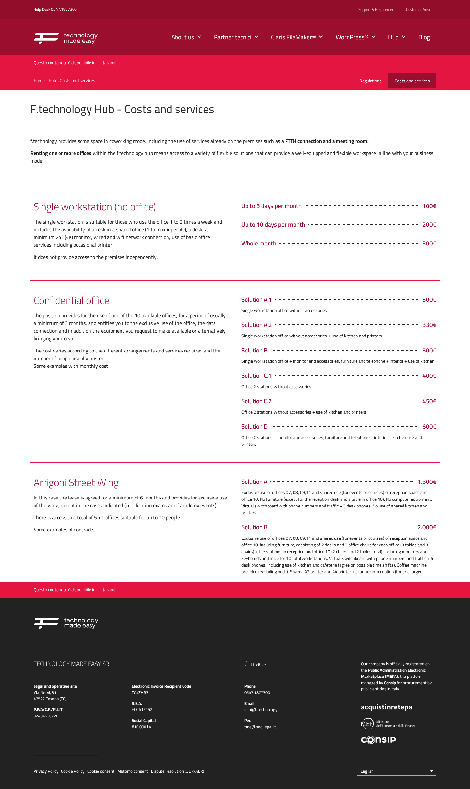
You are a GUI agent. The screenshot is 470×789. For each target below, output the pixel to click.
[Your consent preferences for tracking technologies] (459, 778)
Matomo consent (132, 771)
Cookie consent (100, 771)
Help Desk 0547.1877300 (55, 9)
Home (39, 80)
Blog (424, 37)
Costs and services (412, 81)
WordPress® (352, 37)
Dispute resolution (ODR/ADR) (177, 771)
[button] (396, 771)
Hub (393, 37)
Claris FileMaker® (293, 37)
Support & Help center (375, 9)
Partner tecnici (232, 37)
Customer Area (418, 9)
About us (182, 37)
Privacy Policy (46, 771)
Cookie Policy (72, 771)
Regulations (370, 81)
